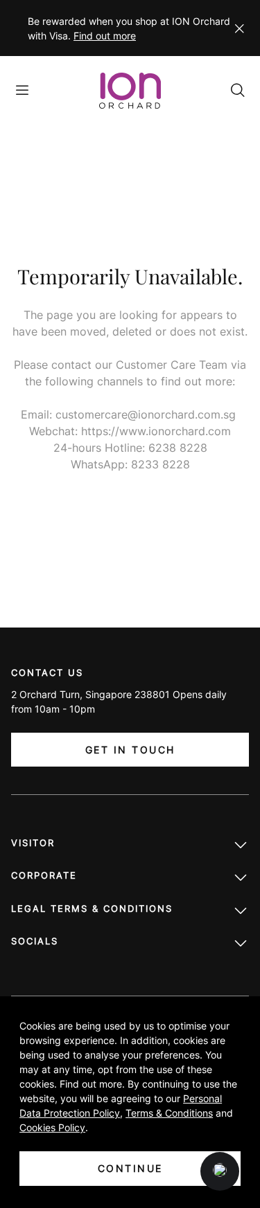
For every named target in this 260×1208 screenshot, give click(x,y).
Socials (34, 940)
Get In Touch (130, 750)
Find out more (104, 36)
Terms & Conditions (169, 1113)
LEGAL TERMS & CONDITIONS (92, 908)
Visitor (33, 842)
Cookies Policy (52, 1127)
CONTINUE (130, 1168)
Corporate (44, 875)
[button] (219, 1171)
